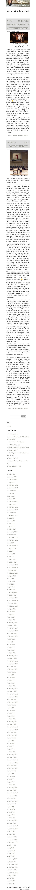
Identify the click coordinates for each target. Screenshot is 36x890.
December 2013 (13, 661)
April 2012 (11, 716)
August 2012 (12, 705)
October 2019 (12, 512)
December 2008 (13, 826)
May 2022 (11, 482)
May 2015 (11, 614)
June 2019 (11, 521)
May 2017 (11, 556)
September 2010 (13, 768)
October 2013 (12, 666)
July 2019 (11, 518)
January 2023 (12, 477)
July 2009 (11, 806)
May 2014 (11, 647)
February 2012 (12, 721)
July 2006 (11, 878)
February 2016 (12, 592)
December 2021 (13, 485)
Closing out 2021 (13, 450)
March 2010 (12, 784)
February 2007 (12, 859)
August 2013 (12, 672)
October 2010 (12, 765)
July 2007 (11, 848)
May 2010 (11, 779)
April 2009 (11, 815)
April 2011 (11, 749)
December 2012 (13, 694)
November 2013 (13, 664)
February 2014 (12, 655)
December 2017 (13, 545)
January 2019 (12, 534)
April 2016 (11, 587)
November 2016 (13, 567)
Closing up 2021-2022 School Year (18, 447)
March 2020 (12, 504)
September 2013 (13, 669)
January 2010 (12, 790)
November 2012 (13, 697)
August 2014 (12, 639)
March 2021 (12, 499)
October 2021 (12, 490)
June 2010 (11, 776)
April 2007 (11, 856)
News (15, 135)
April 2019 (11, 526)
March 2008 (12, 834)
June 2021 (11, 493)
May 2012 (11, 713)
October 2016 (12, 570)
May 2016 (11, 584)
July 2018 (11, 543)
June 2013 (11, 677)
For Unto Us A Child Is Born (16, 442)
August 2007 (12, 845)
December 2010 (13, 760)
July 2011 (11, 740)
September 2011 (13, 735)
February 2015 (12, 622)
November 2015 (13, 600)
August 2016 (12, 576)
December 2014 (13, 628)
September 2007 (13, 842)
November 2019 (13, 510)
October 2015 (12, 603)
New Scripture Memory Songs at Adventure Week (18, 24)
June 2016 (11, 581)
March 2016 (12, 589)
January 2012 (12, 724)
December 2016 (13, 565)
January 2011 (12, 757)
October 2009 (12, 798)
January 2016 (12, 595)
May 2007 (11, 853)
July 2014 (11, 642)
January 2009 (12, 823)
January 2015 (12, 625)
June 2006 (11, 881)
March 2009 (12, 817)
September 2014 (13, 636)
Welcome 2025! (13, 434)
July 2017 (11, 551)
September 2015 (13, 606)
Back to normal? (13, 458)
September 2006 (13, 872)
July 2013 (11, 675)
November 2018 (13, 540)
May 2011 (11, 746)
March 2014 (12, 653)
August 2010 (12, 771)
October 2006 (12, 870)
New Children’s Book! (14, 466)
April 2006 (11, 883)
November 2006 (13, 867)
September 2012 (13, 702)
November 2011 (13, 729)
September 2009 (13, 801)
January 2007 (12, 861)
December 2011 (13, 727)
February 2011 (12, 754)
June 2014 (11, 644)
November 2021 (13, 488)
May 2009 (11, 812)
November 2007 (13, 839)
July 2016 (11, 578)
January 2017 (12, 562)
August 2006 (12, 875)
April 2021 (11, 496)
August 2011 (12, 738)
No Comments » (23, 135)
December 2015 (13, 598)
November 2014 (13, 631)
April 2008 (11, 831)
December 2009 (13, 793)
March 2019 (12, 529)
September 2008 (13, 828)
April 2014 (11, 650)
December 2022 (13, 479)
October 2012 (12, 699)
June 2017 (11, 554)
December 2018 (13, 537)
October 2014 (12, 633)
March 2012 (12, 718)
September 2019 (13, 515)
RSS (9, 426)
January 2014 (12, 658)
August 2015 (12, 609)
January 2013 (12, 691)
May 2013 (11, 680)
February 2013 (12, 688)
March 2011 (11, 751)
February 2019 (12, 532)
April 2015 (11, 617)
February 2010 (12, 787)
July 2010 (11, 773)
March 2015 (12, 620)
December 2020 (13, 501)
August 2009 (12, 804)
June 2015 (11, 611)
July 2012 (11, 708)
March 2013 (12, 686)
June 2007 (11, 850)
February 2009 (12, 820)
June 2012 (11, 710)
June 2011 (11, 743)
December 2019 (13, 507)
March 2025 (12, 474)
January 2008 (12, 837)
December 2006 (13, 864)
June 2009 (11, 809)
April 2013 (11, 683)
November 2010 (13, 762)
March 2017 (12, 559)
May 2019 (11, 523)
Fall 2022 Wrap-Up (14, 444)
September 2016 (13, 573)
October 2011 (12, 732)
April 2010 (11, 782)
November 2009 (13, 795)
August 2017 (12, 548)
